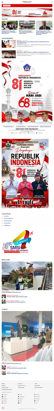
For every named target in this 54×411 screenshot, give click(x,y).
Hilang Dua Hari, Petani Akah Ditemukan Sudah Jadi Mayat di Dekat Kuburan (9, 32)
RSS (36, 403)
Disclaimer (37, 385)
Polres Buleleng (8, 220)
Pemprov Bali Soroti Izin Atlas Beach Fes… (16, 302)
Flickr (20, 403)
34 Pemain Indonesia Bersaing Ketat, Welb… (17, 368)
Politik (12, 295)
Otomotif (4, 362)
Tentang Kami (5, 387)
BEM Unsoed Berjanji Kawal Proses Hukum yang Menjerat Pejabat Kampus (26, 32)
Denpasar (19, 40)
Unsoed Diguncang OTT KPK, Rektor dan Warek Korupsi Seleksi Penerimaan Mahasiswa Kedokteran (44, 32)
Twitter (20, 394)
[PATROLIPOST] (27, 2)
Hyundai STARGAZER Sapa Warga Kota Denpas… (18, 373)
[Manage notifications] (3, 408)
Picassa (4, 403)
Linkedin (21, 398)
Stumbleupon (22, 396)
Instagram (5, 398)
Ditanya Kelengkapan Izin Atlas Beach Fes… (12, 292)
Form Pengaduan (39, 387)
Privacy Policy (21, 385)
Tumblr (4, 396)
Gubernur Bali (7, 225)
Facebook (5, 394)
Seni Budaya (19, 50)
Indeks (3, 383)
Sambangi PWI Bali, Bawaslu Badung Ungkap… (17, 296)
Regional (7, 291)
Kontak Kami (21, 387)
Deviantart (38, 398)
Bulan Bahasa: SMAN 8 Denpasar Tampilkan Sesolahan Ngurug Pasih (33, 52)
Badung (3, 291)
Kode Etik (20, 383)
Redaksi (3, 385)
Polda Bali (6, 216)
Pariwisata (12, 300)
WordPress (38, 396)
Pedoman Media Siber (7, 389)
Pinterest (37, 394)
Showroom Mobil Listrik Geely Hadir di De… (12, 363)
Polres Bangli (7, 223)
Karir (36, 383)
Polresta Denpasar (8, 218)
